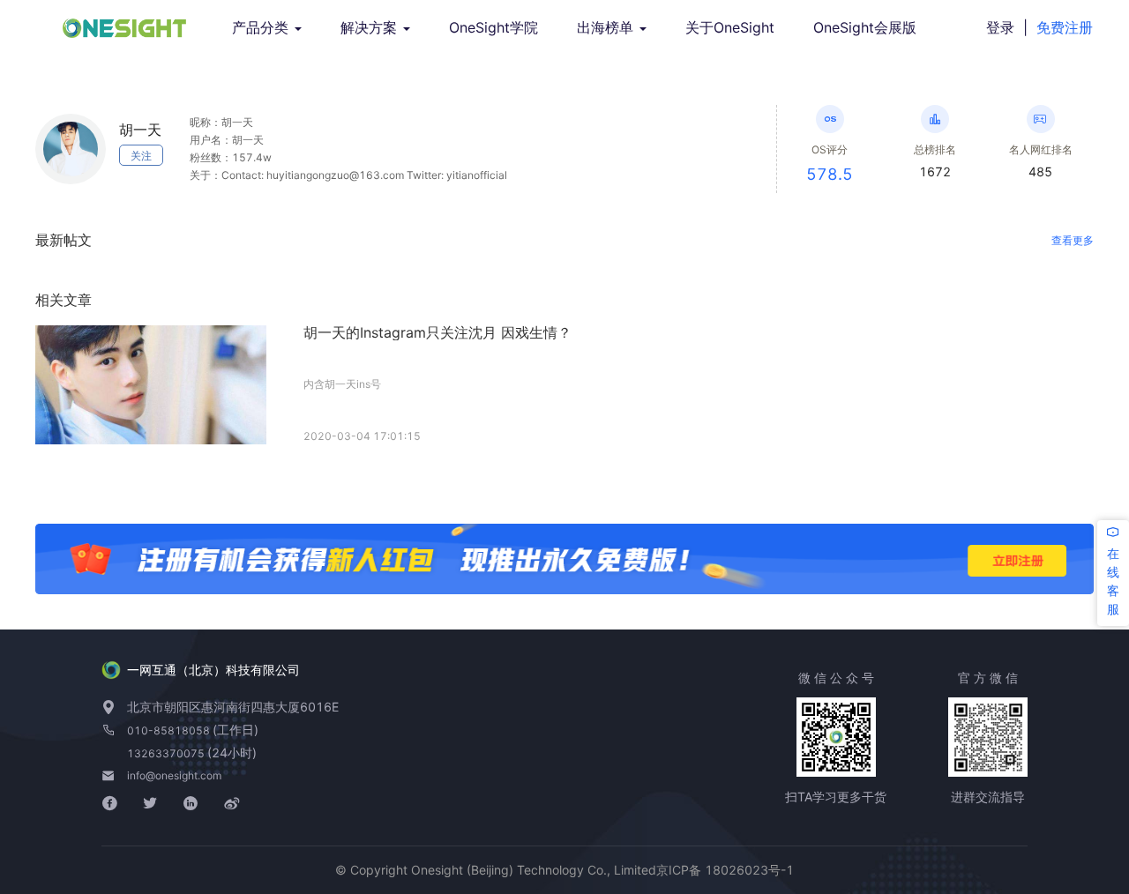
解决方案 (370, 27)
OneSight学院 (493, 27)
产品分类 (262, 27)
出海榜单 (607, 27)
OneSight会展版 (864, 27)
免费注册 (1064, 27)
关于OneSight (729, 27)
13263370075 (167, 753)
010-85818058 (170, 730)
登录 (1000, 27)
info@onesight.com (174, 775)
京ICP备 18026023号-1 (725, 869)
